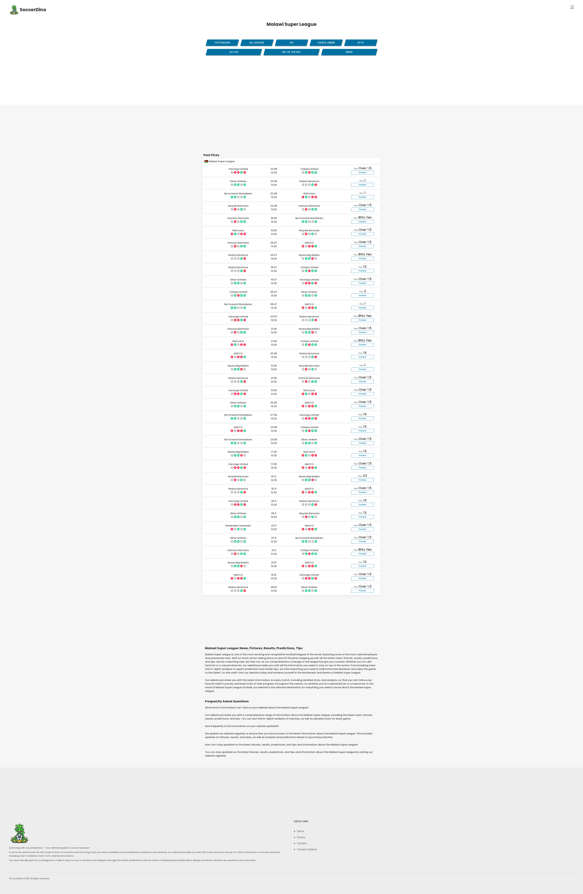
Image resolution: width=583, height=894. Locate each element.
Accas (234, 52)
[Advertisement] (291, 83)
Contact (302, 843)
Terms (300, 831)
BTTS (360, 42)
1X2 (291, 42)
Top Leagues (222, 42)
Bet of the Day (291, 52)
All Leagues (257, 42)
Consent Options (307, 849)
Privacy (301, 837)
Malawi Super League (221, 161)
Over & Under (326, 42)
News (349, 52)
